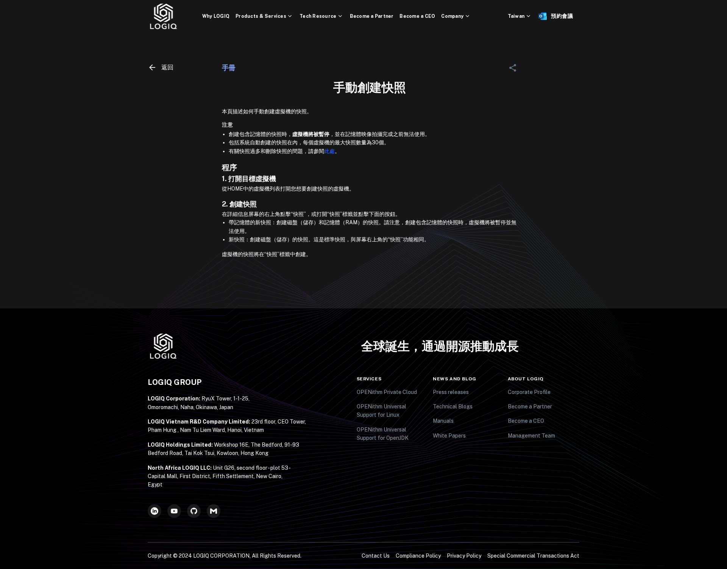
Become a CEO (417, 16)
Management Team (531, 436)
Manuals (443, 421)
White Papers (449, 436)
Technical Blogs (453, 406)
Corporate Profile (529, 392)
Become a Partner (372, 16)
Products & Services (261, 16)
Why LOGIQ (215, 16)
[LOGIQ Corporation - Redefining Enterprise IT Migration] (175, 16)
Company (452, 16)
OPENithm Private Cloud (387, 392)
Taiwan (516, 16)
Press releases (451, 392)
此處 (329, 151)
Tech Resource (318, 16)
